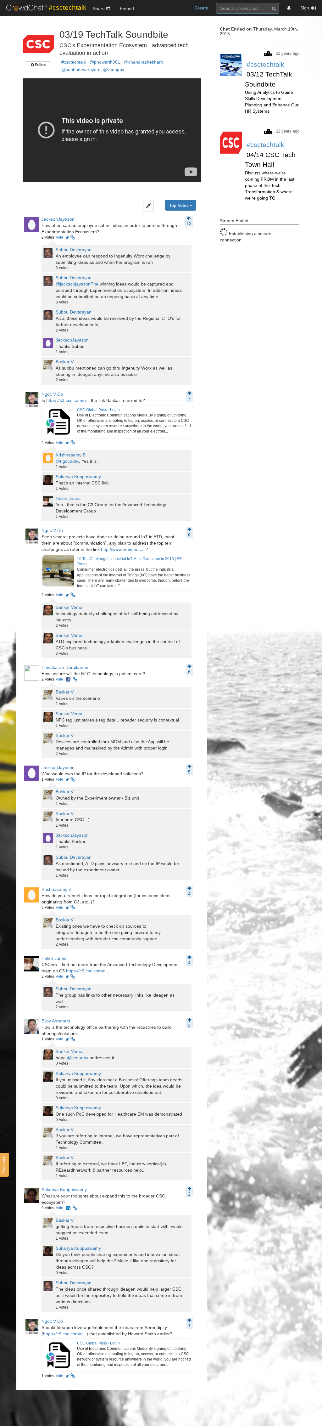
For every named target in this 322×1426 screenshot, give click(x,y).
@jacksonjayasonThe (77, 283)
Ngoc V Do (52, 394)
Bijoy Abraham (56, 1020)
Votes (48, 237)
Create (201, 7)
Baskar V (65, 361)
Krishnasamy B (71, 454)
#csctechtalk (73, 62)
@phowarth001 (105, 62)
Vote (59, 237)
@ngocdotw (67, 461)
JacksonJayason (58, 219)
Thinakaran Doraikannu (65, 667)
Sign (304, 7)
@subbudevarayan (80, 69)
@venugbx (113, 69)
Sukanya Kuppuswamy (78, 476)
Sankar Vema (69, 607)
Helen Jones (68, 498)
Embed (127, 8)
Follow (40, 65)
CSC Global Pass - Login (98, 410)
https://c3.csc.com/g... (68, 400)
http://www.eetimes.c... (123, 549)
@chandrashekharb (143, 62)
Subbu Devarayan (74, 249)
